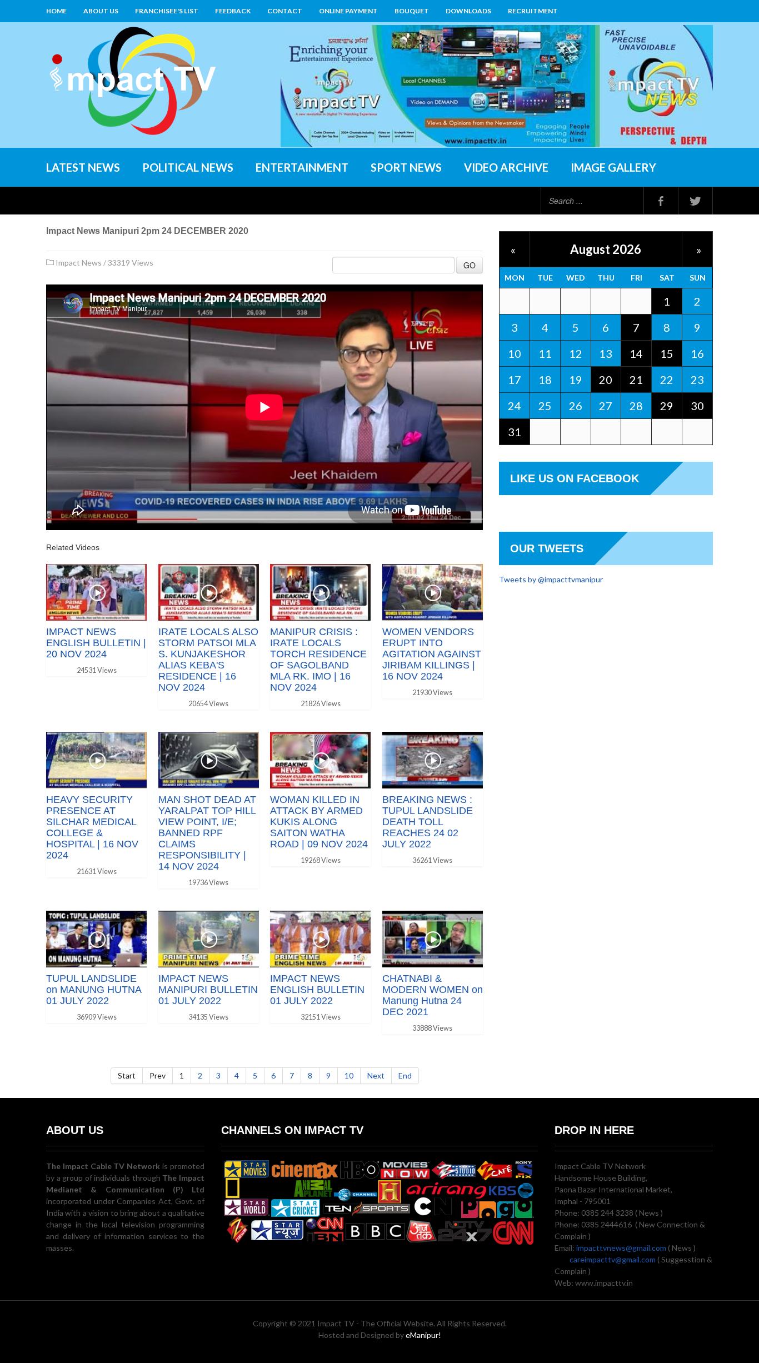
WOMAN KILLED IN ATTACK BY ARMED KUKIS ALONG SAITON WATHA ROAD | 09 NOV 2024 (319, 822)
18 (545, 379)
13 (605, 353)
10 (348, 1075)
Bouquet (412, 11)
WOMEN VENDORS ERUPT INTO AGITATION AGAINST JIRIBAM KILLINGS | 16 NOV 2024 (431, 654)
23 (697, 379)
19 (575, 379)
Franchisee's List (166, 11)
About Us (100, 11)
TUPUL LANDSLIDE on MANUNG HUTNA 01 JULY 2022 (93, 989)
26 (575, 405)
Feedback (233, 11)
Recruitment (533, 11)
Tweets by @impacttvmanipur (551, 579)
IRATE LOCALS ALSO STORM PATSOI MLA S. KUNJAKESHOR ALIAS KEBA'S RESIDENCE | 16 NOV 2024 (208, 659)
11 (545, 353)
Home (56, 11)
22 (666, 379)
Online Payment (348, 11)
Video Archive (506, 167)
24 (514, 405)
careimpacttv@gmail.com (613, 1259)
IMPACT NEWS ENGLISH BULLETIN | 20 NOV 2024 (96, 643)
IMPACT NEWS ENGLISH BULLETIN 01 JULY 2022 (317, 989)
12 (575, 353)
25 (545, 405)
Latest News (83, 167)
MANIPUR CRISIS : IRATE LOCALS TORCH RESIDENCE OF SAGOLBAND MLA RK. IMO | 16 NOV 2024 (318, 659)
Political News (187, 167)
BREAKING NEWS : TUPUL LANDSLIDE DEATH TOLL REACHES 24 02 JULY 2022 (427, 822)
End (405, 1075)
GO (469, 265)
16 (697, 353)
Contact (284, 11)
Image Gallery (613, 167)
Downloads (468, 11)
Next (376, 1075)
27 (605, 405)
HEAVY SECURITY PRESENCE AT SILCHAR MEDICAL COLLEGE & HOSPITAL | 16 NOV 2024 (92, 827)
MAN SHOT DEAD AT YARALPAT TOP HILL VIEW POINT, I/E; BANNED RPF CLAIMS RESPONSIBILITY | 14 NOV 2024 (207, 833)
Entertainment (302, 167)
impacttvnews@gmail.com (621, 1247)
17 (514, 379)
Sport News (406, 167)
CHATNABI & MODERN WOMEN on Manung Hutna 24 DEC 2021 (432, 995)
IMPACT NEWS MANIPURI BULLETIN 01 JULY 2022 (208, 989)
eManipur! (423, 1335)
